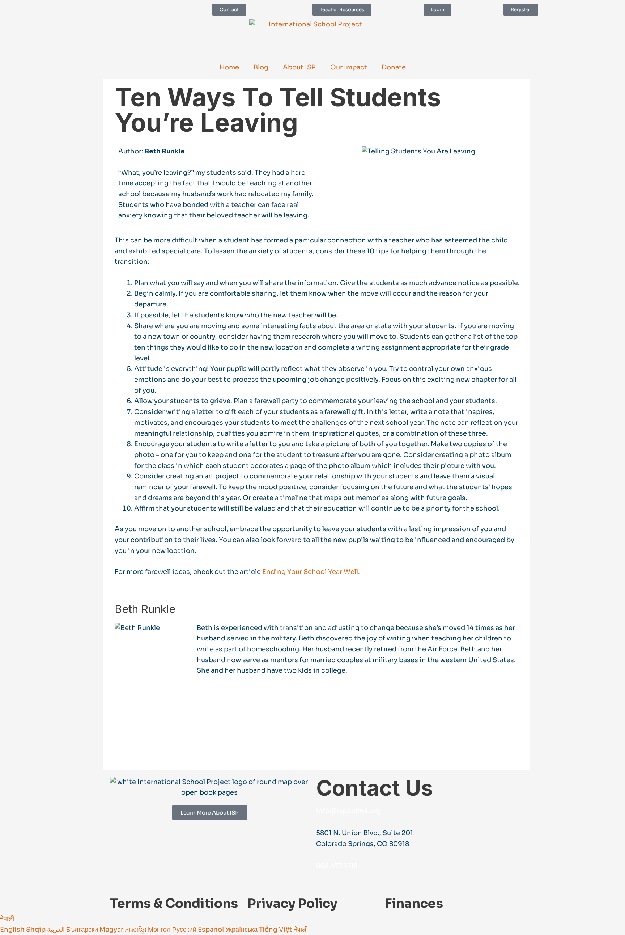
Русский (185, 930)
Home (229, 67)
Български (82, 930)
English (13, 930)
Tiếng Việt (276, 930)
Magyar (112, 930)
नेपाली (7, 919)
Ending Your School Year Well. (311, 572)
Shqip (36, 930)
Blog (261, 67)
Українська (242, 930)
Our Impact (348, 67)
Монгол (160, 930)
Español (211, 930)
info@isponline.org (348, 811)
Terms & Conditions (174, 903)
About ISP (299, 67)
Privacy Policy (292, 903)
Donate (394, 67)
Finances (414, 903)
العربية (56, 930)
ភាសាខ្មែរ (136, 930)
